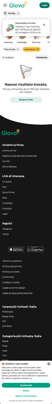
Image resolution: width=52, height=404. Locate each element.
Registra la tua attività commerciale (19, 156)
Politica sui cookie (10, 271)
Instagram (7, 229)
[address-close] (44, 25)
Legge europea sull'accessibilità (17, 293)
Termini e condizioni (12, 261)
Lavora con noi (9, 150)
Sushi (4, 350)
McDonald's (7, 311)
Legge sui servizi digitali (13, 287)
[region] (26, 36)
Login (5, 214)
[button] (8, 36)
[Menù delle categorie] (5, 5)
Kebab (5, 341)
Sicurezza (7, 208)
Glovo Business (9, 166)
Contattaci (7, 203)
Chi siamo (7, 181)
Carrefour (7, 326)
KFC (4, 321)
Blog (4, 197)
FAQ (4, 187)
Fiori (4, 355)
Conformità (8, 277)
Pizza (4, 346)
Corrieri (6, 161)
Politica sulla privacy (12, 266)
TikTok (5, 234)
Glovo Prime (8, 192)
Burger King (7, 316)
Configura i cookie (10, 282)
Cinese (5, 360)
